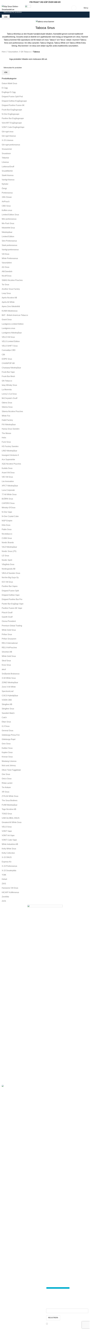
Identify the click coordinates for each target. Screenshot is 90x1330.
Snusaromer (7, 149)
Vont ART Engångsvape (12, 123)
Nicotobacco (7, 534)
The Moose (6, 433)
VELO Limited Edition (11, 341)
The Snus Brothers (9, 800)
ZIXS (4, 884)
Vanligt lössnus (8, 180)
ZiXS (4, 901)
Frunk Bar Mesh (8, 376)
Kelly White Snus (9, 849)
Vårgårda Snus (8, 564)
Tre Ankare (6, 787)
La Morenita (7, 390)
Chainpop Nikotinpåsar (11, 368)
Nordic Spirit (7, 560)
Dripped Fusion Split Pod (12, 97)
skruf (4, 669)
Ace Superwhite (8, 459)
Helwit (4, 879)
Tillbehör (5, 158)
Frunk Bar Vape (8, 372)
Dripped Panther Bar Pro (12, 599)
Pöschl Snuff (7, 613)
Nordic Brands (8, 543)
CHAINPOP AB (8, 363)
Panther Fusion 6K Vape (12, 608)
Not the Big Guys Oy (10, 577)
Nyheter (5, 184)
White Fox (6, 416)
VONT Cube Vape (9, 840)
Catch (4, 717)
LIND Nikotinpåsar (9, 451)
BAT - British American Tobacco (15, 315)
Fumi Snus (6, 442)
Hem (4, 52)
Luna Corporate (8, 490)
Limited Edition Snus (10, 215)
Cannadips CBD (8, 350)
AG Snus (5, 267)
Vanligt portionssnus (10, 250)
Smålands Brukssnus (10, 674)
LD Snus (5, 556)
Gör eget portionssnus (11, 145)
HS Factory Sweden (10, 446)
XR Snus (5, 792)
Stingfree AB (7, 704)
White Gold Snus (9, 630)
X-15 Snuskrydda (9, 871)
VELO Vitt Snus (8, 337)
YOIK (4, 875)
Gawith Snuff (7, 617)
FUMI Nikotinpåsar (9, 805)
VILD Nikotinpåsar (9, 547)
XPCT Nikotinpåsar (10, 486)
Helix (4, 438)
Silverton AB (7, 652)
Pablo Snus (6, 529)
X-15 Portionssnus (9, 866)
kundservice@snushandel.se (14, 1306)
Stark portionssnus (9, 245)
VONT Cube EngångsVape (13, 127)
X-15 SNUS (7, 857)
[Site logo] (12, 8)
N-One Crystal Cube (10, 516)
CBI (3, 355)
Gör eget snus (7, 132)
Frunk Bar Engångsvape (12, 110)
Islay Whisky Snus (9, 385)
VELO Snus (7, 827)
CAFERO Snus (8, 503)
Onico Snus (6, 779)
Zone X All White (9, 687)
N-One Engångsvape (10, 114)
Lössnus (5, 162)
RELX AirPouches (9, 648)
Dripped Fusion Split (10, 591)
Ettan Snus (6, 722)
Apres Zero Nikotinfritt (11, 306)
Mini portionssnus (9, 219)
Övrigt (4, 188)
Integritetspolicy (52, 1104)
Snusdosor (6, 153)
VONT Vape (7, 831)
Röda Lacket (7, 783)
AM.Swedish (7, 271)
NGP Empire (7, 521)
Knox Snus (6, 665)
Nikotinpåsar (7, 232)
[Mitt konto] (73, 8)
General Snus (7, 731)
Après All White (8, 302)
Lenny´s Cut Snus (9, 394)
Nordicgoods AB (8, 569)
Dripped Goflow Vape (11, 595)
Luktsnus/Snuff (8, 167)
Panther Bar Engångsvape (13, 118)
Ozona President (9, 621)
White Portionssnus (10, 258)
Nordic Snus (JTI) (9, 551)
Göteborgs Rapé (8, 739)
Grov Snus (6, 744)
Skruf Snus (6, 661)
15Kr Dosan (7, 197)
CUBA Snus (7, 538)
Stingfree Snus (8, 709)
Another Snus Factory (11, 289)
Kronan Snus (7, 757)
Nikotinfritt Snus (8, 228)
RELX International (10, 643)
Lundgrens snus (8, 328)
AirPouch (5, 202)
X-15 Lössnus (7, 140)
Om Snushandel (53, 1091)
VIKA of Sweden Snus (11, 573)
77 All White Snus (9, 494)
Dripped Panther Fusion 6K (13, 105)
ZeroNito (5, 897)
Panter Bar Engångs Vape (12, 604)
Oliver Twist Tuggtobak (11, 770)
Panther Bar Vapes (9, 586)
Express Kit (6, 862)
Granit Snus (7, 320)
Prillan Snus (7, 634)
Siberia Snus (7, 407)
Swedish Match (8, 713)
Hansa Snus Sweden (10, 429)
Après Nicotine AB (9, 298)
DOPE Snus (7, 359)
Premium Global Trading (12, 626)
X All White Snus (9, 678)
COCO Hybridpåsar (10, 696)
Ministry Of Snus (8, 508)
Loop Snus (6, 293)
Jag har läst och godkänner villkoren (65, 1324)
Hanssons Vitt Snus (10, 888)
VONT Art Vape (8, 835)
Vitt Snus (5, 254)
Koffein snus (7, 210)
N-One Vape (7, 512)
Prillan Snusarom (9, 639)
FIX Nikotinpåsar (9, 425)
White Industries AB (10, 844)
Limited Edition (8, 236)
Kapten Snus (7, 752)
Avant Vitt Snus (8, 473)
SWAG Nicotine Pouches (12, 280)
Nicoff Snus (6, 276)
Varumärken (7, 263)
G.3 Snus (5, 726)
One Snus (6, 774)
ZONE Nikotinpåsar (10, 682)
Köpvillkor (50, 1100)
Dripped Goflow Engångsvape (14, 101)
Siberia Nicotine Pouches (12, 411)
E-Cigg (5, 88)
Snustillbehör (7, 171)
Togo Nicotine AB (9, 809)
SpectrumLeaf (7, 691)
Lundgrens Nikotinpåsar (12, 333)
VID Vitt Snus (7, 477)
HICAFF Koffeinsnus (10, 892)
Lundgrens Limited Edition (13, 324)
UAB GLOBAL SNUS (10, 818)
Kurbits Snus (7, 468)
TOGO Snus (7, 814)
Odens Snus (7, 403)
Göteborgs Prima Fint (10, 735)
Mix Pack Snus (8, 223)
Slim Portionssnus (9, 241)
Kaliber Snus (7, 748)
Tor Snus (5, 285)
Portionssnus (7, 193)
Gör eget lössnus (9, 136)
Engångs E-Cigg (9, 92)
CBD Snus (6, 206)
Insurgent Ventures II (10, 455)
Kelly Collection (8, 853)
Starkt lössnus (7, 175)
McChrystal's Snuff (9, 398)
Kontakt (49, 1109)
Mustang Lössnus (9, 761)
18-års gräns (51, 1095)
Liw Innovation (8, 481)
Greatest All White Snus (11, 822)
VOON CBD (7, 700)
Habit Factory (7, 420)
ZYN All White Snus (10, 796)
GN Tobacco (7, 381)
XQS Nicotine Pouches (11, 464)
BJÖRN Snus (7, 499)
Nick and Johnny (9, 765)
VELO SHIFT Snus (10, 346)
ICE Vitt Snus (7, 582)
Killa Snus (6, 525)
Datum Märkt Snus (9, 83)
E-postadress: (52, 1307)
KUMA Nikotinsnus (9, 311)
